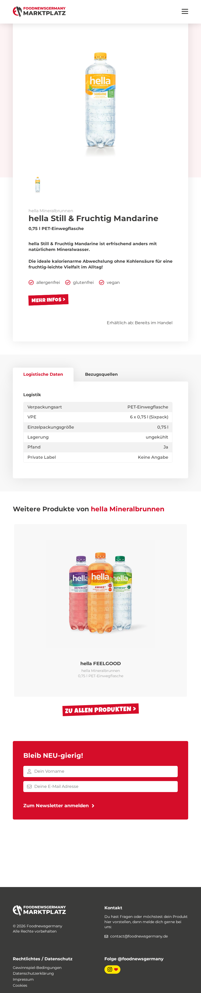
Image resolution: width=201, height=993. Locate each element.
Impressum (23, 979)
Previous (21, 610)
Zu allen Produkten (98, 710)
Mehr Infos (47, 300)
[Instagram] (112, 969)
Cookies (20, 985)
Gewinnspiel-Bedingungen (37, 967)
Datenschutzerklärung (33, 973)
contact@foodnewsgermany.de (139, 936)
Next (180, 610)
